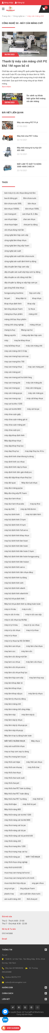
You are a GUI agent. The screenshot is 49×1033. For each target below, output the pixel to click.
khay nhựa (36, 298)
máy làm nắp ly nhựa (13, 720)
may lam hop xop (36, 678)
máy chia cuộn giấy (12, 414)
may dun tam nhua (12, 499)
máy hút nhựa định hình (14, 599)
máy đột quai (10, 483)
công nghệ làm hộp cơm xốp (16, 235)
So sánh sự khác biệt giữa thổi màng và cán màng (36, 98)
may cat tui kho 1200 (13, 404)
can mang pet (10, 214)
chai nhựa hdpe (11, 225)
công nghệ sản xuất (12, 251)
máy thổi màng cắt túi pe (15, 830)
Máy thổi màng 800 (12, 809)
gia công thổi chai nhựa (14, 288)
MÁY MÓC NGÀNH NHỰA (14, 741)
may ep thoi (35, 504)
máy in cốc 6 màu (11, 614)
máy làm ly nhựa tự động (15, 699)
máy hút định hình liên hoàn (16, 546)
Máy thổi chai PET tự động (15, 799)
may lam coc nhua (12, 662)
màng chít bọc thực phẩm (15, 319)
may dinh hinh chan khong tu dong (19, 456)
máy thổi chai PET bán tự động (17, 788)
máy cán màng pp (33, 388)
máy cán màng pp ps (13, 393)
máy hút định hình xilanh (14, 588)
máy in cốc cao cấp (33, 614)
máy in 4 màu (10, 609)
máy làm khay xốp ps (13, 694)
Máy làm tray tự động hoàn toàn (18, 736)
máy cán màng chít (34, 346)
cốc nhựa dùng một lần (14, 230)
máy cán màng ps (35, 393)
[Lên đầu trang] (41, 1029)
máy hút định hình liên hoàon (16, 562)
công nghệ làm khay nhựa (15, 240)
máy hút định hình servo (14, 567)
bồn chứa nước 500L (13, 204)
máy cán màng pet (12, 372)
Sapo (30, 1014)
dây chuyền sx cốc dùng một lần (17, 277)
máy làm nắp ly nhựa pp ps (15, 725)
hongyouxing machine (13, 293)
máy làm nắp (10, 715)
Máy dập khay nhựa (12, 441)
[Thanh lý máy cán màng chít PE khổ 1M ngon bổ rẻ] (24, 44)
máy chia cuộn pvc (12, 430)
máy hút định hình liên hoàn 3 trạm (19, 551)
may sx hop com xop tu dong (16, 752)
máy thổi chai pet (11, 783)
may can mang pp (12, 388)
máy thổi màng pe (12, 857)
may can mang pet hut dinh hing (18, 377)
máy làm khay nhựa (12, 688)
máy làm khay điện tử (13, 683)
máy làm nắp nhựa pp (13, 730)
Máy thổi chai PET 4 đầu (27, 136)
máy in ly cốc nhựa (12, 630)
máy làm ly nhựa (35, 694)
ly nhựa (32, 309)
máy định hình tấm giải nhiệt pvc (18, 472)
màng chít (33, 314)
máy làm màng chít (12, 704)
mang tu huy (9, 330)
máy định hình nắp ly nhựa (15, 467)
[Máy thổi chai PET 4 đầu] (8, 138)
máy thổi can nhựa (34, 762)
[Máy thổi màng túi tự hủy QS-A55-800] (8, 151)
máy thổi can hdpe (12, 762)
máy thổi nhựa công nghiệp (15, 862)
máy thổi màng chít (12, 841)
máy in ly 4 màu (11, 625)
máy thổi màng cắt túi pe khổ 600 (18, 836)
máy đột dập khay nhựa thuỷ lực (18, 477)
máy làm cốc (26, 651)
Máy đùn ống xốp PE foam (15, 493)
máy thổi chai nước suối (14, 778)
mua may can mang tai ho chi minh (19, 878)
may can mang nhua (13, 367)
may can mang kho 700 (14, 362)
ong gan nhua (38, 883)
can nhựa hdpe (10, 219)
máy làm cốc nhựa (34, 662)
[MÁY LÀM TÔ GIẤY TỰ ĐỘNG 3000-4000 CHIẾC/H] (8, 168)
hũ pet (7, 298)
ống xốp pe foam (27, 888)
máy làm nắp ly (28, 715)
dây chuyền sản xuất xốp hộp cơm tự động (22, 272)
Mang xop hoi (27, 330)
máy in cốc (26, 609)
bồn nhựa (32, 204)
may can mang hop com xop (16, 356)
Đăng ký (20, 3)
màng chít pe (35, 325)
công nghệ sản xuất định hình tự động (20, 261)
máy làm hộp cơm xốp (13, 678)
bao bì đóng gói (10, 198)
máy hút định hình (33, 514)
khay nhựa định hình (13, 304)
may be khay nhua (22, 340)
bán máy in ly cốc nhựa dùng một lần (20, 193)
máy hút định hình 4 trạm (15, 525)
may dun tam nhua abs (14, 504)
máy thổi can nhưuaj (13, 767)
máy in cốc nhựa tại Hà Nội (15, 620)
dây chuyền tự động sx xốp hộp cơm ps (20, 283)
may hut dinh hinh (12, 514)
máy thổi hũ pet (29, 804)
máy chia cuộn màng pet (14, 425)
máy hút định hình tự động (15, 578)
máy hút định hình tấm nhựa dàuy (18, 572)
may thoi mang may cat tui (15, 852)
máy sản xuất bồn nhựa (14, 746)
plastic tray (9, 894)
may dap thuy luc (11, 451)
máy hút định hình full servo (16, 530)
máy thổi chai (33, 767)
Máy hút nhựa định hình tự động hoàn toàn (22, 604)
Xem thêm (6, 87)
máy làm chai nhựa (34, 646)
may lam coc (9, 651)
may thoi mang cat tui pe (15, 825)
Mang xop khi (10, 335)
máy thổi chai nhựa (12, 773)
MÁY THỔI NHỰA (33, 857)
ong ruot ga (9, 888)
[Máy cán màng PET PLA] (8, 125)
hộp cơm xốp (34, 293)
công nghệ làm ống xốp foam (16, 246)
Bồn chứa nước (29, 198)
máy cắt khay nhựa (35, 398)
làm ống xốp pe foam (13, 309)
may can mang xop (12, 398)
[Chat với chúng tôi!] (5, 1011)
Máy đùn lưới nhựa (29, 483)
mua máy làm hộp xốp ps (15, 883)
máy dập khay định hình (14, 435)
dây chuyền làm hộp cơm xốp (16, 267)
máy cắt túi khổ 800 (12, 409)
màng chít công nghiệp (14, 325)
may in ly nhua (32, 630)
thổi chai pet (32, 899)
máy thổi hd (38, 799)
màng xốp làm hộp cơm (32, 335)
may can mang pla (12, 383)
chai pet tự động (31, 225)
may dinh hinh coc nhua (14, 462)
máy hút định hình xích (14, 583)
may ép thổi (9, 509)
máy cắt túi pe (33, 409)
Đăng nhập (8, 3)
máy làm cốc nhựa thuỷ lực (15, 672)
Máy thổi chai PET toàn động (16, 794)
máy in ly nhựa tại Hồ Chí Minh (17, 641)
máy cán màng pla (34, 383)
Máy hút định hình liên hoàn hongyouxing (21, 557)
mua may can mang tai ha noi (17, 873)
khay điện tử (21, 298)
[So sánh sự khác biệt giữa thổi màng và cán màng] (12, 99)
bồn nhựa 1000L (32, 209)
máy (6, 340)
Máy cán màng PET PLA (27, 122)
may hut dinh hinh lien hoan (16, 541)
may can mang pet (36, 367)
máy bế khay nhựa (12, 346)
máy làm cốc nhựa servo (14, 667)
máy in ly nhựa (10, 636)
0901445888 (7, 933)
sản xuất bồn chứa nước (30, 894)
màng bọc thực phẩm (13, 314)
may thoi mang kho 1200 (15, 846)
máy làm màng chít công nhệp (17, 709)
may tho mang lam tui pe (15, 757)
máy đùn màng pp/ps (13, 488)
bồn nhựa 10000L (11, 209)
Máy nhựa (35, 741)
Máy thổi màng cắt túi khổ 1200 (17, 815)
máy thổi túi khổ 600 (13, 867)
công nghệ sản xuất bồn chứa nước (19, 256)
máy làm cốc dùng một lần (15, 657)
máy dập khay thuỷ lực (14, 446)
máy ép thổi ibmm (28, 509)
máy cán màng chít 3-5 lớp (15, 351)
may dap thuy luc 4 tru (34, 451)
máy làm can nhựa (12, 646)
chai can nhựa (29, 219)
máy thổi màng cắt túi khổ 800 (17, 820)
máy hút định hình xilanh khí (16, 593)
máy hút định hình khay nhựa (16, 535)
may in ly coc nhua (31, 625)
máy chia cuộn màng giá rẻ (15, 419)
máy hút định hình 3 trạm (15, 520)
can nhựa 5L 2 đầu (30, 214)
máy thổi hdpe (10, 804)
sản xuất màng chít (12, 899)
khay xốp (31, 304)
